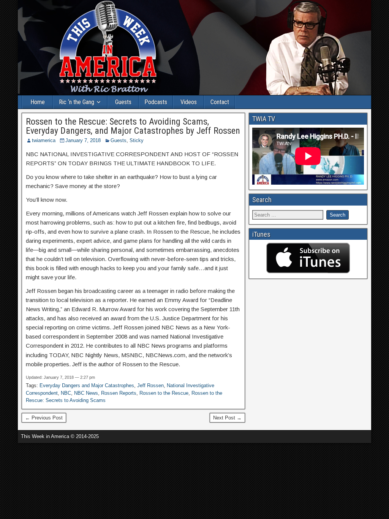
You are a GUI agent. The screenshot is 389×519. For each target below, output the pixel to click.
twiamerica (43, 140)
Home (37, 102)
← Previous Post (44, 418)
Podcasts (155, 102)
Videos (188, 102)
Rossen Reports (118, 393)
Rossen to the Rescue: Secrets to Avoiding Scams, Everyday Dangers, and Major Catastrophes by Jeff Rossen (133, 126)
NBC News (86, 393)
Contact (219, 102)
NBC (66, 393)
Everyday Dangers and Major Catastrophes (87, 385)
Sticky (137, 140)
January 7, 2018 (83, 140)
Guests (123, 102)
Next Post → (227, 418)
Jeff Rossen (150, 385)
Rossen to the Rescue (163, 393)
